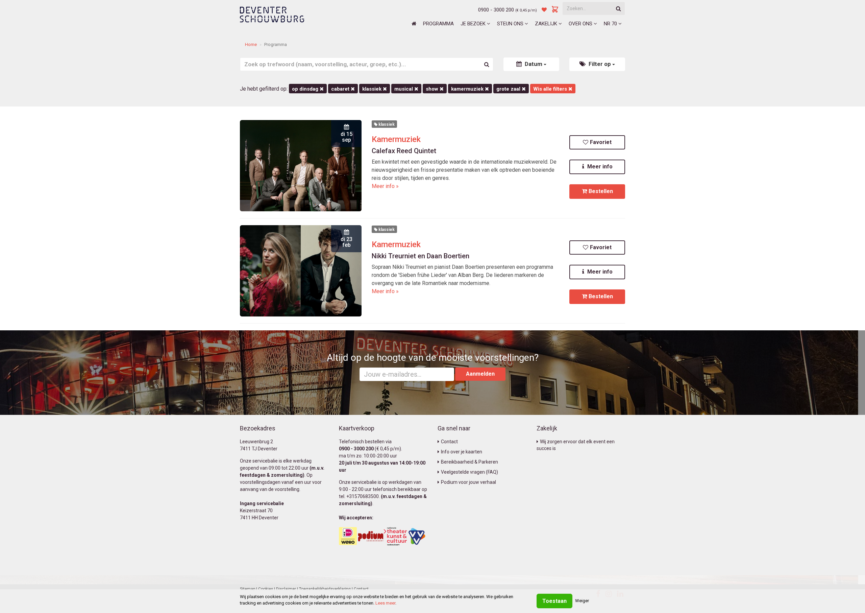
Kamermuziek (396, 139)
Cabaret (341, 89)
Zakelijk (547, 24)
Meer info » (385, 186)
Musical (404, 89)
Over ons (581, 24)
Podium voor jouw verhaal (468, 482)
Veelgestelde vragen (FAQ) (469, 472)
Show (433, 89)
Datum (533, 64)
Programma (438, 24)
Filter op (599, 64)
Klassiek (372, 89)
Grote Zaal (509, 89)
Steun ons (511, 24)
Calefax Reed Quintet (404, 151)
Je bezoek (474, 24)
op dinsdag (306, 89)
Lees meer (385, 603)
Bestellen (601, 191)
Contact (449, 441)
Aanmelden (480, 374)
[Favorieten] (544, 10)
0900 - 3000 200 (496, 10)
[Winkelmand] (555, 10)
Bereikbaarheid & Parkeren (469, 462)
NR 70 (611, 24)
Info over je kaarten (461, 451)
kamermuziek (468, 89)
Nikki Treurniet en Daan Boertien (420, 256)
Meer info (599, 166)
